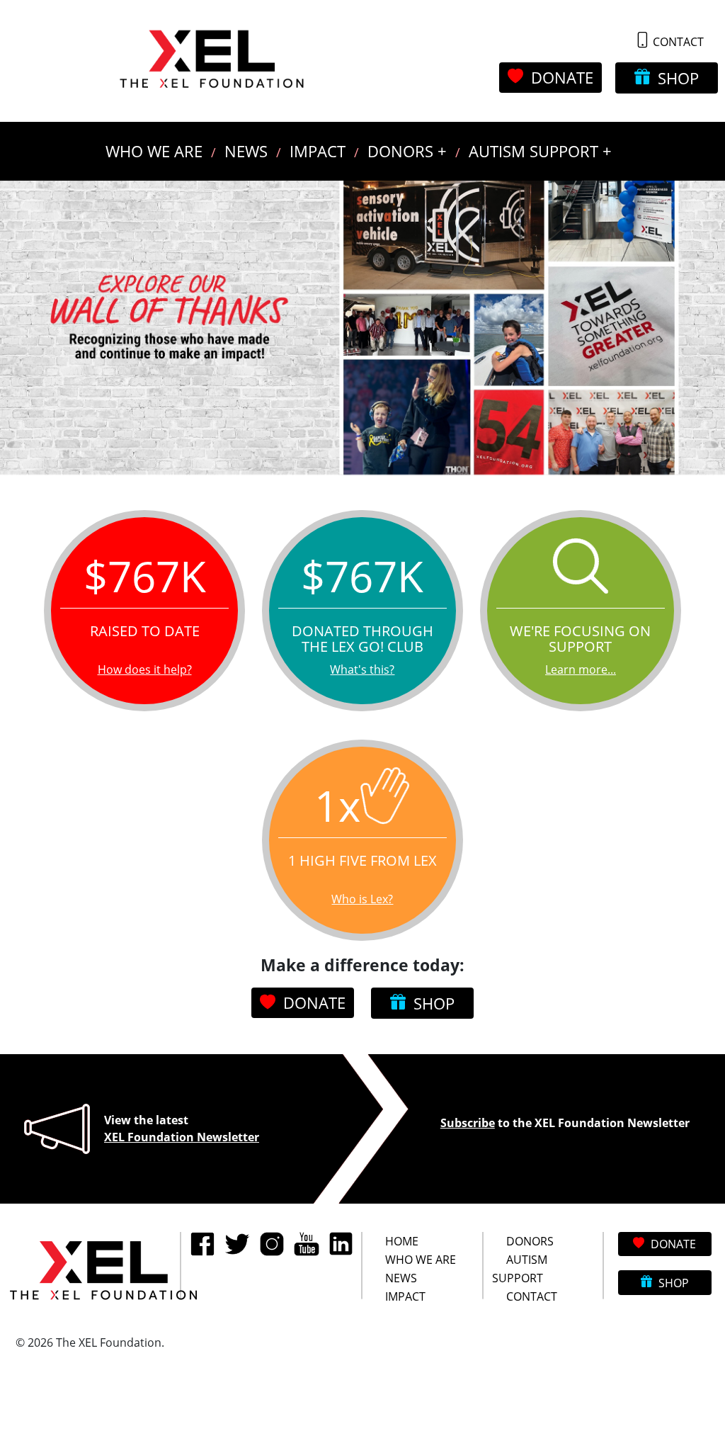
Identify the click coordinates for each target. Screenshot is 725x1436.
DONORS (530, 1240)
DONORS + (407, 151)
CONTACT (677, 41)
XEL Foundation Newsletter (181, 1137)
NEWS (246, 151)
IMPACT (318, 151)
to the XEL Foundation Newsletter (565, 1123)
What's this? (362, 669)
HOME (401, 1240)
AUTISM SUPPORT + (540, 151)
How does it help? (145, 669)
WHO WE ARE (153, 151)
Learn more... (580, 669)
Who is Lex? (362, 898)
